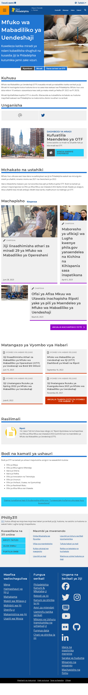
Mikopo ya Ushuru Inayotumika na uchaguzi (45, 622)
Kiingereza (32, 201)
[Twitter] (67, 599)
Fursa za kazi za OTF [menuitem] (56, 68)
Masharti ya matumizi (26, 680)
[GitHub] (78, 629)
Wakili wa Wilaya (14, 601)
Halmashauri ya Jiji (13, 590)
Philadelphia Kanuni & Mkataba (41, 588)
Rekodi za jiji (41, 596)
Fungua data (41, 630)
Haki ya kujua (43, 680)
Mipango (66, 10)
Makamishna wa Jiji (15, 614)
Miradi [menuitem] (39, 68)
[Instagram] (79, 599)
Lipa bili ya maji (39, 556)
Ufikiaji (68, 680)
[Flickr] (67, 629)
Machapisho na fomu (71, 671)
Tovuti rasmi (7, 3)
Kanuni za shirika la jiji (44, 601)
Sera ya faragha (57, 680)
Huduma (57, 10)
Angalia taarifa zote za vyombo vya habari (66, 400)
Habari (79, 10)
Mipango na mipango (69, 663)
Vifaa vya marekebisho (42, 543)
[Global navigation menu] (4, 10)
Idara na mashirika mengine (68, 650)
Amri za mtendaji (44, 607)
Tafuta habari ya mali (69, 543)
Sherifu (8, 609)
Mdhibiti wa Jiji (12, 605)
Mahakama (10, 596)
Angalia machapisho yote (67, 327)
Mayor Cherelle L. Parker (36, 9)
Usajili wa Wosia (13, 618)
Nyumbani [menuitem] (27, 68)
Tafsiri (81, 3)
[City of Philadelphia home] (21, 10)
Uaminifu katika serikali (43, 613)
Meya (7, 584)
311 (2, 521)
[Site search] (85, 10)
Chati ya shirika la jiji (44, 636)
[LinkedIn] (67, 640)
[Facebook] (67, 588)
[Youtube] (68, 618)
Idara (72, 10)
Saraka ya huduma (73, 658)
